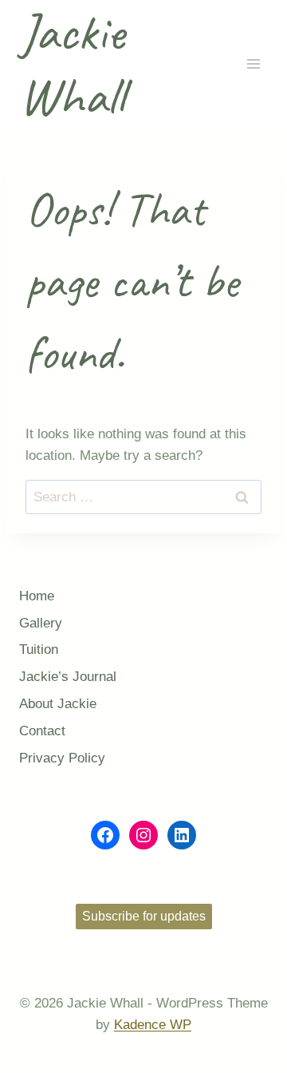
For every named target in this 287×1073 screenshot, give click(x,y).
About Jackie (57, 703)
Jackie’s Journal (67, 676)
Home (36, 596)
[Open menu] (253, 64)
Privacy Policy (62, 758)
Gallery (40, 623)
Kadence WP (152, 1024)
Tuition (38, 649)
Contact (42, 730)
